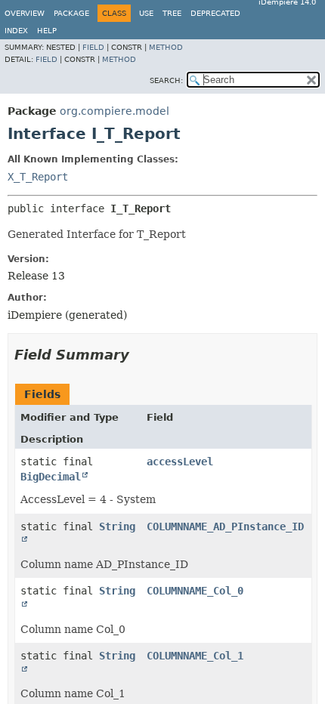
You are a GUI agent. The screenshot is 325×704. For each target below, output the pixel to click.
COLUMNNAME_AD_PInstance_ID (225, 526)
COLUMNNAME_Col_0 (195, 591)
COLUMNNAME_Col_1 (195, 656)
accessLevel (180, 461)
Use (146, 13)
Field (93, 47)
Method (166, 47)
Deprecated (215, 13)
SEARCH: (166, 80)
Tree (171, 13)
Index (16, 30)
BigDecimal (50, 477)
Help (47, 30)
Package (71, 13)
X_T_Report (38, 177)
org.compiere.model (114, 111)
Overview (25, 13)
